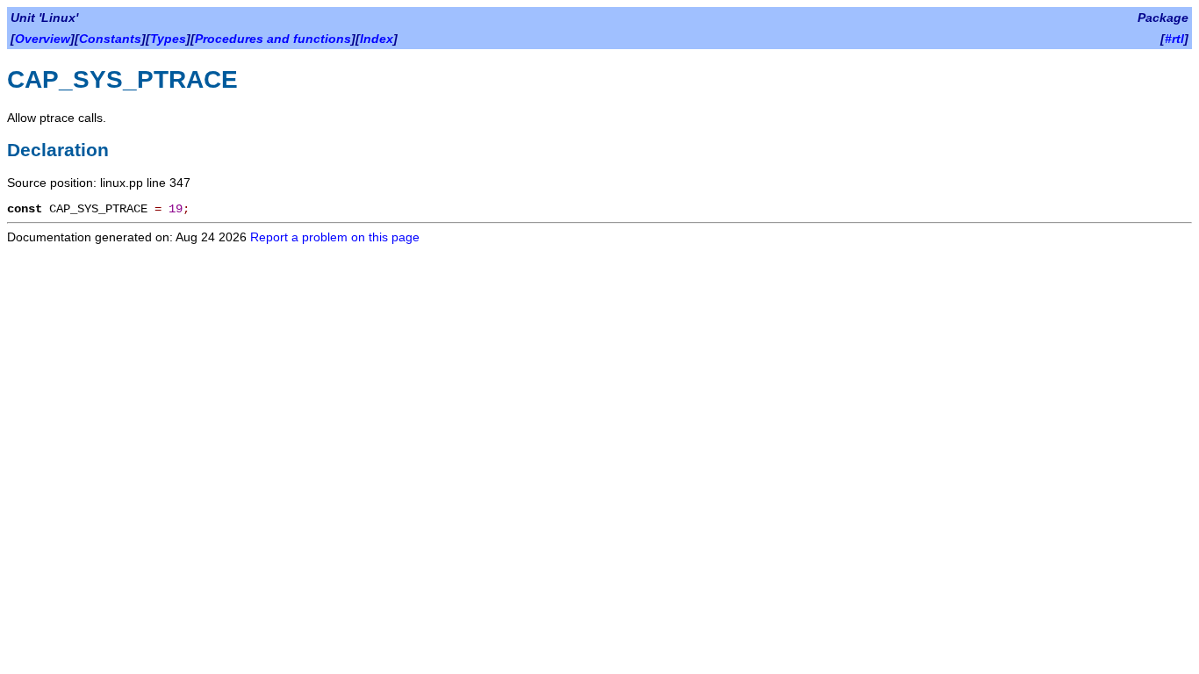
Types (168, 39)
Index (376, 39)
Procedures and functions (273, 39)
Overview (42, 39)
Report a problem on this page (335, 237)
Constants (110, 39)
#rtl (1174, 39)
